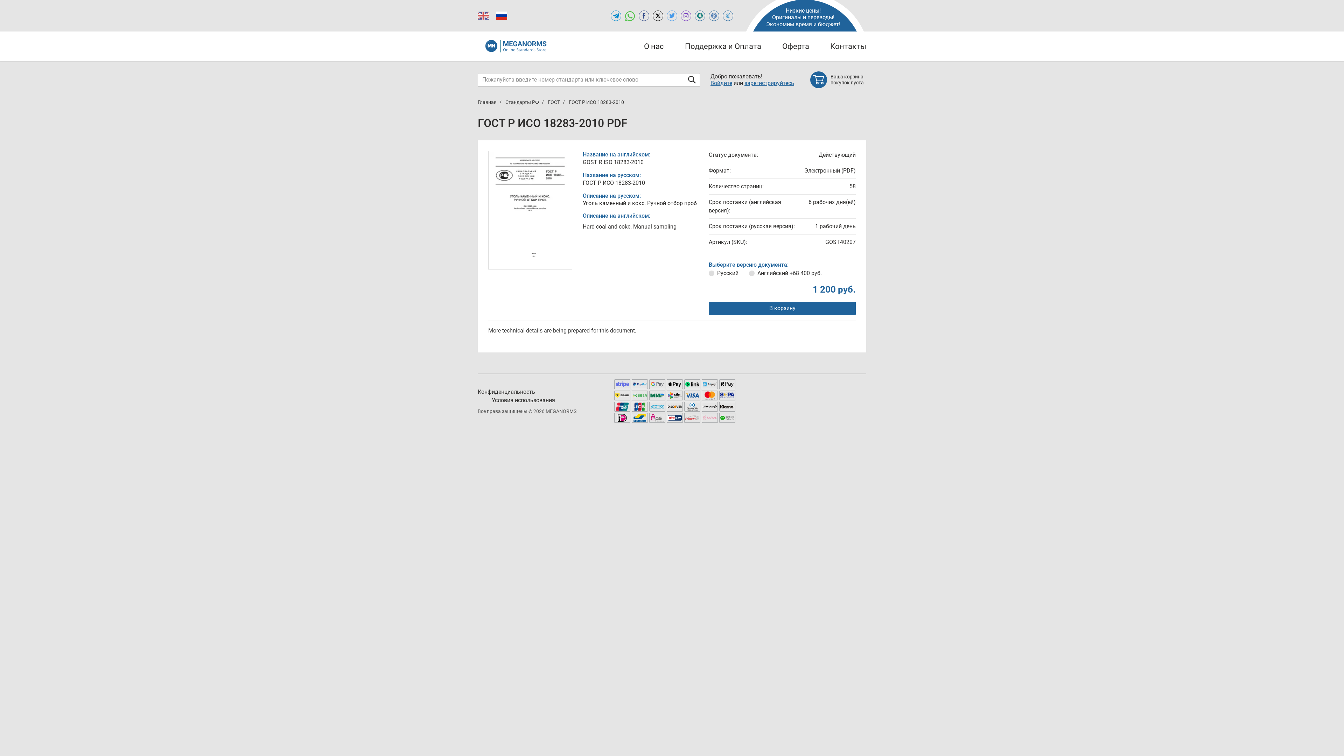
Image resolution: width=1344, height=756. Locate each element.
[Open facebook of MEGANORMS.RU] (644, 15)
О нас (654, 46)
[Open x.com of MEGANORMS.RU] (658, 15)
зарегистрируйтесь (769, 83)
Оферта (795, 46)
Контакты (848, 46)
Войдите (721, 83)
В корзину (782, 308)
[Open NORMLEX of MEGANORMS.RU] (714, 15)
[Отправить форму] (692, 80)
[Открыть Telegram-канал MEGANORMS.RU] (616, 15)
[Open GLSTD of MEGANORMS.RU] (700, 15)
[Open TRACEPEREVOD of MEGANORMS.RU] (728, 15)
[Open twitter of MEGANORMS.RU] (672, 15)
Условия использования (523, 400)
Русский (727, 273)
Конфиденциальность (506, 391)
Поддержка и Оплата (723, 46)
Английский (789, 273)
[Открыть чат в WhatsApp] (630, 15)
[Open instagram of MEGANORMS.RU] (686, 15)
